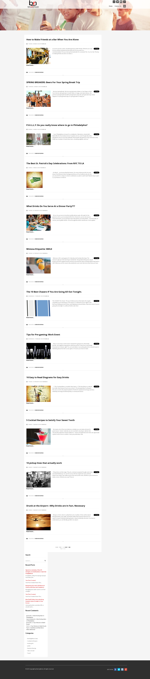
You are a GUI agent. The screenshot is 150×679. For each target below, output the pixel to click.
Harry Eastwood (30, 619)
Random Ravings (39, 72)
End (69, 547)
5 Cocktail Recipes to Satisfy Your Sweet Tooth (50, 420)
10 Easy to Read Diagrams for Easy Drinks (47, 377)
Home (110, 6)
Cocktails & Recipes (32, 641)
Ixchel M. (44, 43)
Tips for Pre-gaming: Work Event (43, 334)
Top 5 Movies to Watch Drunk (38, 626)
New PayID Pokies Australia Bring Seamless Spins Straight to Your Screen (35, 601)
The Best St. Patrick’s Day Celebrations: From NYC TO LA (55, 163)
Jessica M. (29, 615)
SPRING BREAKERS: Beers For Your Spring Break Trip (53, 82)
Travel (29, 653)
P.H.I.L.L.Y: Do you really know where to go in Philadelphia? (57, 125)
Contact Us (118, 6)
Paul (27, 628)
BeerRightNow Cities (32, 638)
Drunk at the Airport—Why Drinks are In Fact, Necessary (55, 505)
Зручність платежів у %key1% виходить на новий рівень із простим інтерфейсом (36, 571)
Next (66, 547)
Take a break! (30, 650)
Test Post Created (31, 580)
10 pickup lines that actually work (44, 462)
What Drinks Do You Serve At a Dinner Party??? (50, 206)
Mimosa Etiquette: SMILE (39, 248)
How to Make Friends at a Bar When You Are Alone (52, 39)
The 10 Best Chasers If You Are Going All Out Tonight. (54, 291)
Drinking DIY (30, 643)
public (28, 646)
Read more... (30, 65)
